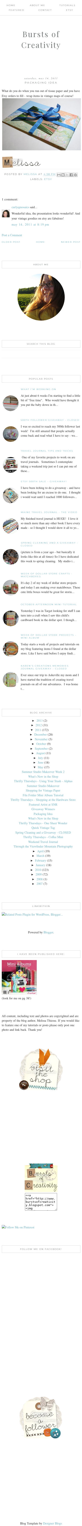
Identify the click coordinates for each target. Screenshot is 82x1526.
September (41, 748)
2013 (40, 720)
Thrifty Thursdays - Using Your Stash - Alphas (43, 781)
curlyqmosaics (20, 207)
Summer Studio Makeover (43, 786)
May (40, 767)
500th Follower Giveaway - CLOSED (50, 420)
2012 (39, 725)
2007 (40, 884)
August (40, 753)
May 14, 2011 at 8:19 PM (30, 224)
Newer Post (70, 242)
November (41, 739)
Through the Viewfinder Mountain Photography (43, 846)
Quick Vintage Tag (43, 828)
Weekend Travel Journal (43, 842)
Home (11, 5)
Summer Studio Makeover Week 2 (43, 772)
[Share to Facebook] (71, 175)
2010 (38, 870)
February (40, 860)
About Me (37, 5)
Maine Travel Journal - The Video (49, 512)
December (40, 734)
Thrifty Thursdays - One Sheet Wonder (43, 823)
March (40, 856)
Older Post (11, 242)
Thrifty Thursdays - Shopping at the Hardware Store (43, 800)
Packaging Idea (43, 814)
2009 (39, 874)
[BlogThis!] (63, 175)
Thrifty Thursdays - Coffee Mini (43, 837)
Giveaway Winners (43, 809)
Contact (45, 10)
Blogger (48, 932)
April (40, 851)
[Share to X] (67, 175)
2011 (38, 730)
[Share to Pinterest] (75, 175)
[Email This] (59, 175)
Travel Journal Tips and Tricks (47, 450)
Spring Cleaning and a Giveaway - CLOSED (43, 832)
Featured (16, 10)
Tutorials (67, 5)
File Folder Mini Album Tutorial (43, 795)
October (41, 744)
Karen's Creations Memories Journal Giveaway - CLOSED (45, 667)
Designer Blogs (52, 1523)
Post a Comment (12, 235)
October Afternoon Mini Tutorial (49, 604)
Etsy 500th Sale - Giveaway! (44, 481)
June (40, 762)
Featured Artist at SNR (43, 804)
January (40, 865)
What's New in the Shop (43, 776)
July (40, 758)
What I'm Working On (38, 389)
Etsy (69, 10)
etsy (48, 179)
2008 (40, 879)
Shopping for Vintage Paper (43, 790)
